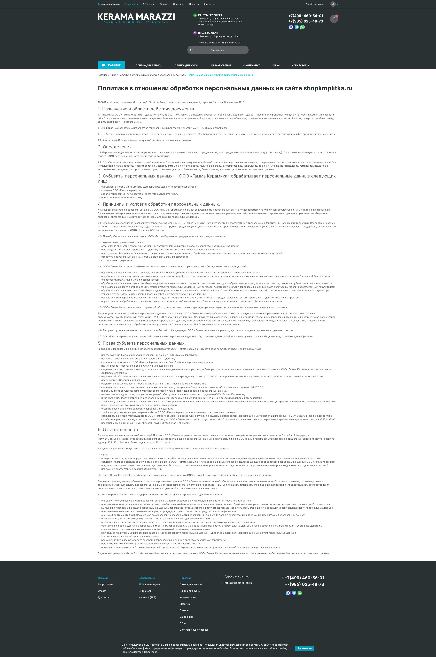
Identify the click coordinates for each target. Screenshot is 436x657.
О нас (113, 74)
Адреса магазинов (236, 576)
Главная (102, 74)
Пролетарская (208, 32)
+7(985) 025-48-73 (305, 21)
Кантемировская (210, 15)
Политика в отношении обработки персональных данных (152, 74)
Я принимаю (304, 648)
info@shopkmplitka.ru (238, 582)
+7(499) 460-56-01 (305, 16)
